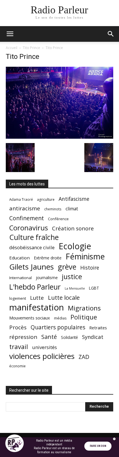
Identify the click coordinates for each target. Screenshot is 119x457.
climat (72, 209)
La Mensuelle (75, 288)
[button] (10, 34)
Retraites (98, 327)
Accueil (11, 47)
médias (60, 318)
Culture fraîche (34, 237)
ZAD (84, 357)
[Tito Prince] (59, 137)
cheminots (53, 209)
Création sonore (73, 228)
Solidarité (69, 337)
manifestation (36, 307)
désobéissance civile (32, 247)
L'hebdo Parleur (35, 287)
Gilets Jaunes (31, 267)
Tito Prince (31, 47)
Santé (49, 337)
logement (17, 298)
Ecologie (75, 246)
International (20, 277)
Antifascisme (74, 199)
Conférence (58, 218)
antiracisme (24, 208)
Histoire (89, 268)
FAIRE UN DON (98, 446)
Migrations (84, 308)
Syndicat (92, 337)
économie (17, 366)
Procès (18, 327)
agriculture (46, 199)
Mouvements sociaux (29, 318)
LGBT (94, 288)
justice (72, 277)
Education (19, 258)
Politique (83, 317)
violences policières (42, 356)
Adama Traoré (21, 199)
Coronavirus (28, 228)
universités (44, 347)
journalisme (47, 277)
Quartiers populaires (58, 327)
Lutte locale (64, 298)
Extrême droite (48, 258)
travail (18, 347)
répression (23, 337)
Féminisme (85, 256)
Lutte (37, 298)
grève (67, 267)
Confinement (26, 218)
